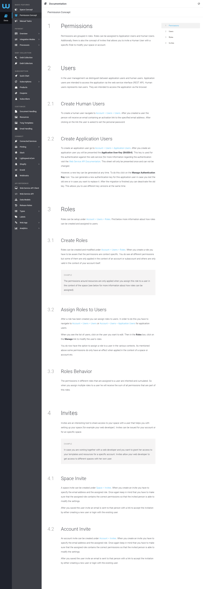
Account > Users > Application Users (113, 148)
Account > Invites (107, 538)
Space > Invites (103, 487)
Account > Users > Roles (98, 219)
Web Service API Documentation (84, 161)
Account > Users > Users (108, 113)
